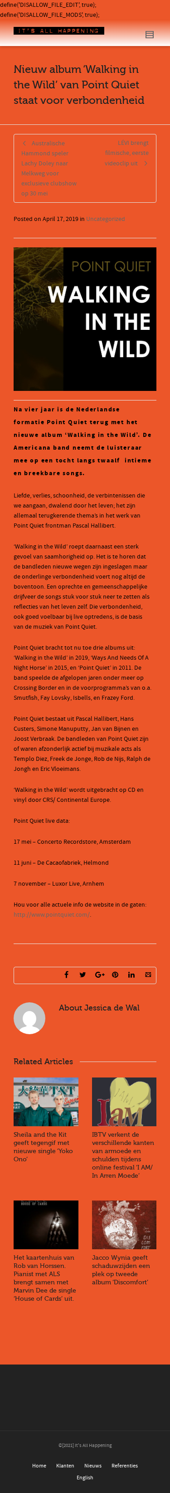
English (85, 1477)
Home (39, 1465)
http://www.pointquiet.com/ (52, 915)
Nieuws (93, 1465)
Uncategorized (105, 219)
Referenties (125, 1465)
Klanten (65, 1465)
